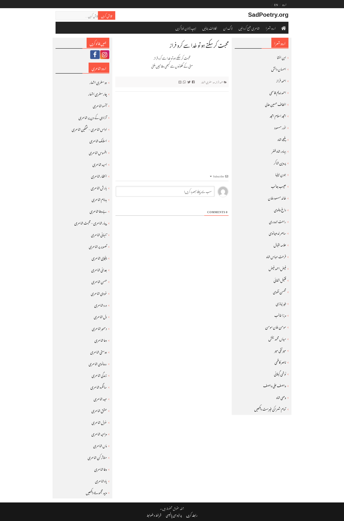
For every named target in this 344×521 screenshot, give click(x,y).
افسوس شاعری (98, 152)
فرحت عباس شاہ (276, 256)
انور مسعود (280, 127)
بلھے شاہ (282, 139)
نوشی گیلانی (280, 373)
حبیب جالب (278, 185)
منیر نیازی (281, 303)
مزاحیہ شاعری (99, 433)
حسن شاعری (99, 281)
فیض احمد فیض (277, 268)
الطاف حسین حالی (275, 103)
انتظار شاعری (99, 175)
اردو (284, 4)
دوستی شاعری (98, 351)
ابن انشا (281, 57)
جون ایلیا (280, 174)
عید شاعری (100, 398)
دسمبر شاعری (99, 328)
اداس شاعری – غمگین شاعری (89, 128)
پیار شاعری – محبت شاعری (90, 222)
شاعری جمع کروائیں (249, 28)
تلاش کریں (106, 15)
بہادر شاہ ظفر (279, 150)
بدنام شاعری (99, 199)
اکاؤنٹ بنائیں (209, 28)
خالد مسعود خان (277, 197)
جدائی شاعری (99, 269)
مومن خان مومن (275, 326)
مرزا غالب (280, 314)
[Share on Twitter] (189, 81)
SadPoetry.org (268, 14)
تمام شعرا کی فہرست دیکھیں (270, 408)
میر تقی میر (280, 350)
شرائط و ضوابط (154, 514)
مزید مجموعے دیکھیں (96, 492)
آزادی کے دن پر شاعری (92, 117)
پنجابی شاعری (99, 257)
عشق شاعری (99, 410)
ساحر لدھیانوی (277, 232)
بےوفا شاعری (98, 210)
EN (276, 4)
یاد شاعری (101, 480)
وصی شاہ (281, 397)
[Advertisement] (172, 126)
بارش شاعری (99, 187)
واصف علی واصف (274, 385)
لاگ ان (228, 28)
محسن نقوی (279, 291)
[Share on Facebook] (194, 81)
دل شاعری (100, 316)
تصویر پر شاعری (98, 246)
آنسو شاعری (100, 105)
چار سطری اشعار (97, 93)
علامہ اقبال (280, 244)
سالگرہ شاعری (98, 386)
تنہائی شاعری (99, 234)
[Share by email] (180, 81)
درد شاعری (100, 304)
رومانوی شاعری (98, 363)
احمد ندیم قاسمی (277, 92)
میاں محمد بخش (277, 338)
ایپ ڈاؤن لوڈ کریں (185, 28)
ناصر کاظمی (280, 361)
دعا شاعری (100, 339)
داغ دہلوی (280, 209)
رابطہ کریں (192, 514)
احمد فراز (219, 81)
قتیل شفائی (280, 279)
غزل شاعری (99, 422)
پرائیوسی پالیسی (174, 514)
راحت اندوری (277, 221)
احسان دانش (278, 68)
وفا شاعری (100, 468)
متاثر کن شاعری (97, 457)
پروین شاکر (280, 162)
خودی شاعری (99, 293)
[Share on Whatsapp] (185, 81)
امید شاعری (99, 164)
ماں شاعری (100, 445)
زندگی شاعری (99, 374)
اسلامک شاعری (98, 140)
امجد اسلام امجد (278, 115)
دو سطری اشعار (208, 81)
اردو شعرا (271, 28)
